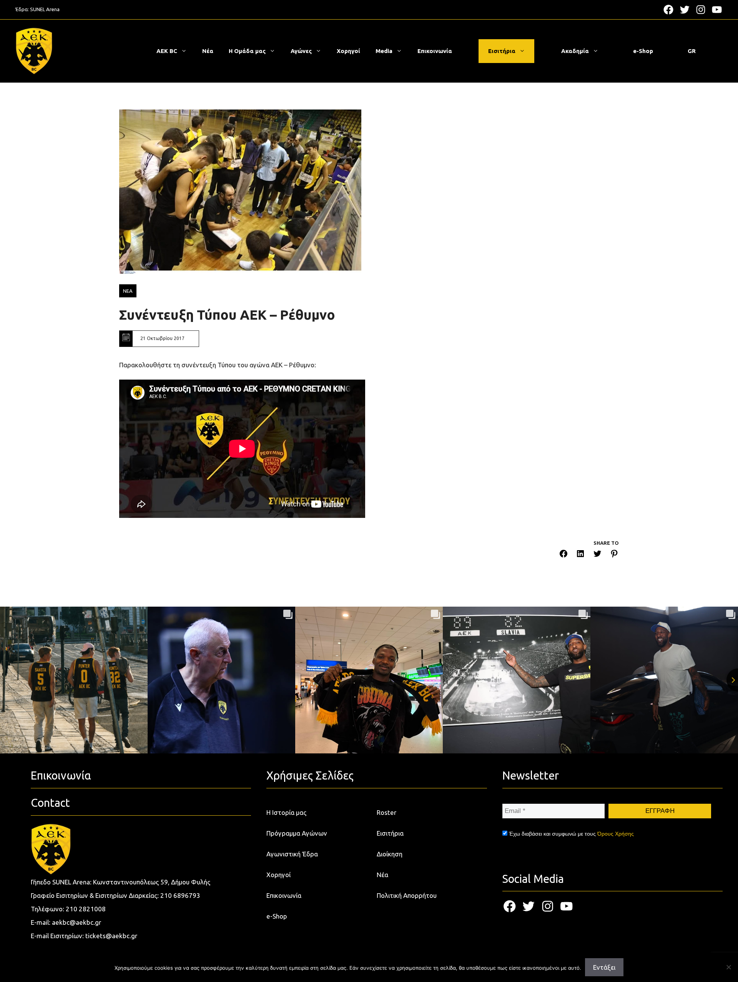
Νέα (207, 51)
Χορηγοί (348, 51)
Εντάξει (604, 967)
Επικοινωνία (434, 51)
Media (384, 51)
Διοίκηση (389, 854)
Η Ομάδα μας (247, 51)
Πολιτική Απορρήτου (407, 895)
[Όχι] (728, 967)
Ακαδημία (575, 51)
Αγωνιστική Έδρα (292, 854)
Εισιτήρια (501, 51)
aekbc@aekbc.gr (76, 922)
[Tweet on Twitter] (597, 555)
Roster (386, 812)
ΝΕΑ (128, 291)
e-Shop (643, 51)
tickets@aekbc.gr (111, 935)
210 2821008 (86, 908)
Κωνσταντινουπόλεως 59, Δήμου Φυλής (151, 882)
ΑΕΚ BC (166, 51)
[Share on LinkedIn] (580, 555)
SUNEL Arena (45, 9)
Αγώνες (301, 51)
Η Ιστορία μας (286, 812)
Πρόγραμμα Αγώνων (296, 833)
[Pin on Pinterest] (614, 555)
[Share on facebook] (563, 555)
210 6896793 (180, 895)
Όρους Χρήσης (615, 834)
